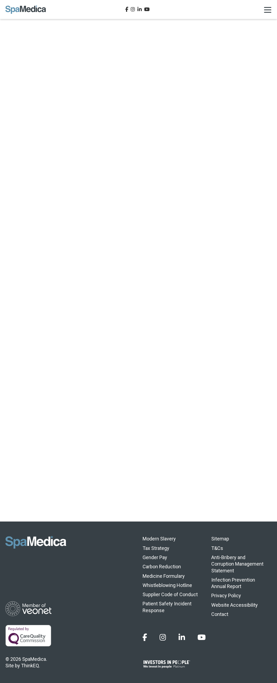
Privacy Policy (226, 595)
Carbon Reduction (162, 566)
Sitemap (220, 539)
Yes (215, 494)
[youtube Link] (147, 9)
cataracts (41, 199)
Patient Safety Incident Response (167, 607)
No (250, 494)
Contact (219, 614)
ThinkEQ (30, 665)
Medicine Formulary (164, 576)
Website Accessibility (234, 605)
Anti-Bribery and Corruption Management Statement (237, 564)
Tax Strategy (156, 548)
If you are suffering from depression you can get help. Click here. (75, 423)
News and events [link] (138, 447)
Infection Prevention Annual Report (233, 583)
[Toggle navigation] (267, 9)
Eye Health (16, 75)
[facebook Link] (126, 9)
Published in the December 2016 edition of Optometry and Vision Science (160, 218)
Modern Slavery (159, 539)
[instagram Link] (133, 9)
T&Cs (217, 548)
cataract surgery (78, 384)
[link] (27, 447)
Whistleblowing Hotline (167, 585)
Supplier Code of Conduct (170, 594)
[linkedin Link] (139, 9)
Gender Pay (155, 557)
